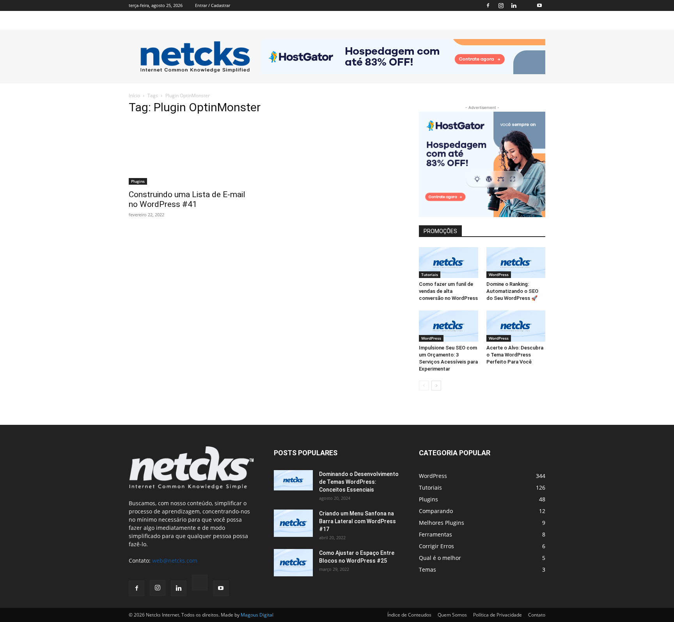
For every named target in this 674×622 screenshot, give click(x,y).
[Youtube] (539, 5)
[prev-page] (424, 385)
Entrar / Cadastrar (212, 5)
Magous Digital (257, 614)
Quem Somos (452, 614)
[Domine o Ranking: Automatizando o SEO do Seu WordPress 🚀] (516, 262)
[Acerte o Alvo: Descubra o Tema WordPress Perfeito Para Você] (516, 325)
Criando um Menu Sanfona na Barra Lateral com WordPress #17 (357, 521)
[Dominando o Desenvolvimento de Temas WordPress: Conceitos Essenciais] (293, 480)
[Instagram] (501, 5)
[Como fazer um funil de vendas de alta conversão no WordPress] (448, 262)
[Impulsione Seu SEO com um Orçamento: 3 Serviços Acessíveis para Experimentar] (448, 325)
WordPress (499, 274)
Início (134, 95)
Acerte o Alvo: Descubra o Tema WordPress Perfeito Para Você (514, 355)
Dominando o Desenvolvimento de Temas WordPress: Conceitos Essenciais (359, 482)
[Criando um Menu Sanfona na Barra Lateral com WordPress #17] (293, 523)
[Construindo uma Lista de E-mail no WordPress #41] (192, 153)
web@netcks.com (174, 560)
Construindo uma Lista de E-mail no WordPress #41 (187, 199)
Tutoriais (429, 274)
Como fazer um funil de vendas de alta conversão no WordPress (448, 291)
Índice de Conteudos (409, 614)
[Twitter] (526, 5)
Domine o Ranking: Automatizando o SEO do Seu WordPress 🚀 (512, 291)
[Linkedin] (514, 5)
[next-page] (436, 385)
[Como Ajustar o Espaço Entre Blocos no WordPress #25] (293, 562)
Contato (536, 614)
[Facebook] (488, 5)
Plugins (138, 181)
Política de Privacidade (497, 614)
